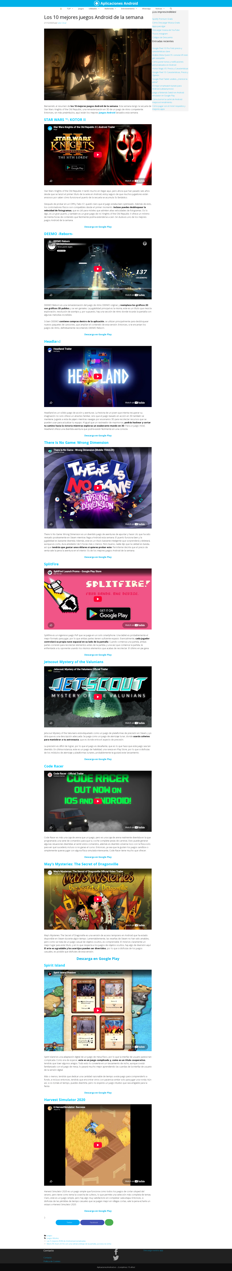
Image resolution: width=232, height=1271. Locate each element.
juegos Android (107, 112)
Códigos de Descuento (162, 37)
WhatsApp (146, 8)
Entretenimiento (128, 8)
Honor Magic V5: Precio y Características (170, 68)
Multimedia (109, 8)
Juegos (81, 8)
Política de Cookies (52, 1261)
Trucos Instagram (160, 33)
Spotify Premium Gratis (162, 18)
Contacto (48, 1257)
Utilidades (93, 8)
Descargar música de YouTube (166, 30)
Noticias (159, 8)
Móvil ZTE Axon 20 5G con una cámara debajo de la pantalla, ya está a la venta (79, 1244)
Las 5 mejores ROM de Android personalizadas (66, 1241)
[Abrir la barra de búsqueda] (170, 8)
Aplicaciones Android (119, 3)
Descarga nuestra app (153, 1250)
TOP (69, 8)
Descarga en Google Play (98, 226)
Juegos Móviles (53, 1238)
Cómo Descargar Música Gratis (166, 22)
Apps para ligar (158, 26)
